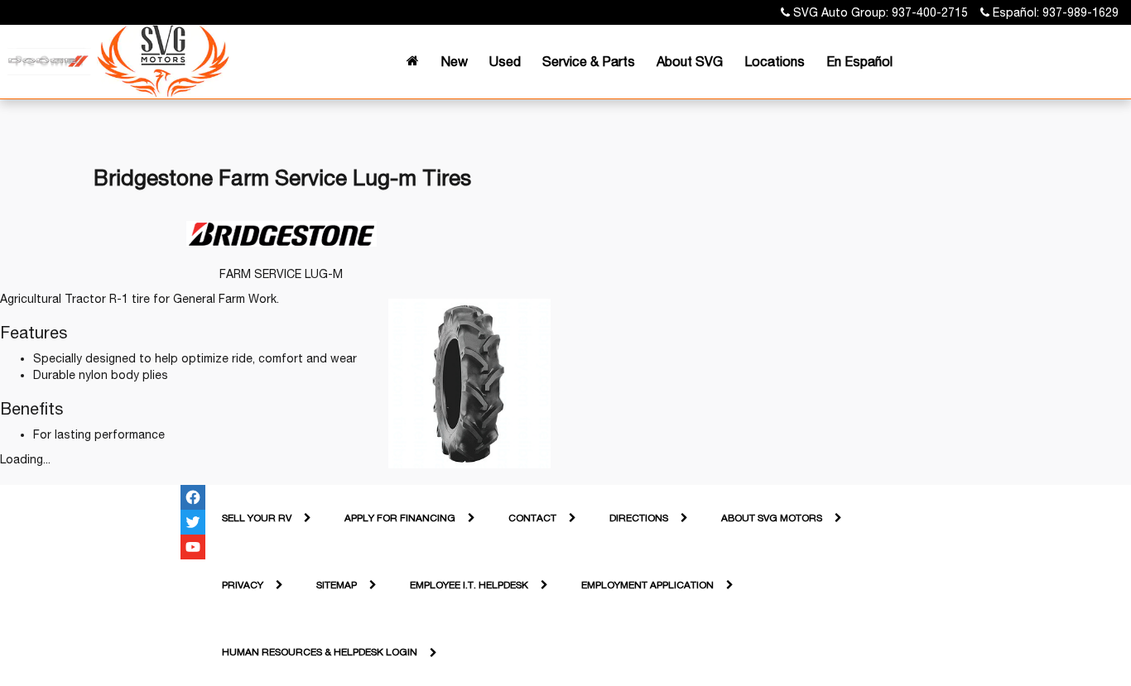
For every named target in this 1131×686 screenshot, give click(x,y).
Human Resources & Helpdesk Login (319, 652)
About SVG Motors (771, 518)
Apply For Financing (399, 518)
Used (505, 61)
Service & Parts (588, 61)
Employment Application (647, 585)
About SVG (690, 61)
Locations (774, 61)
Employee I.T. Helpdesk (469, 585)
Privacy (242, 585)
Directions (638, 518)
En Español (859, 61)
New (454, 61)
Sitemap (336, 585)
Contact (532, 518)
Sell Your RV (256, 518)
